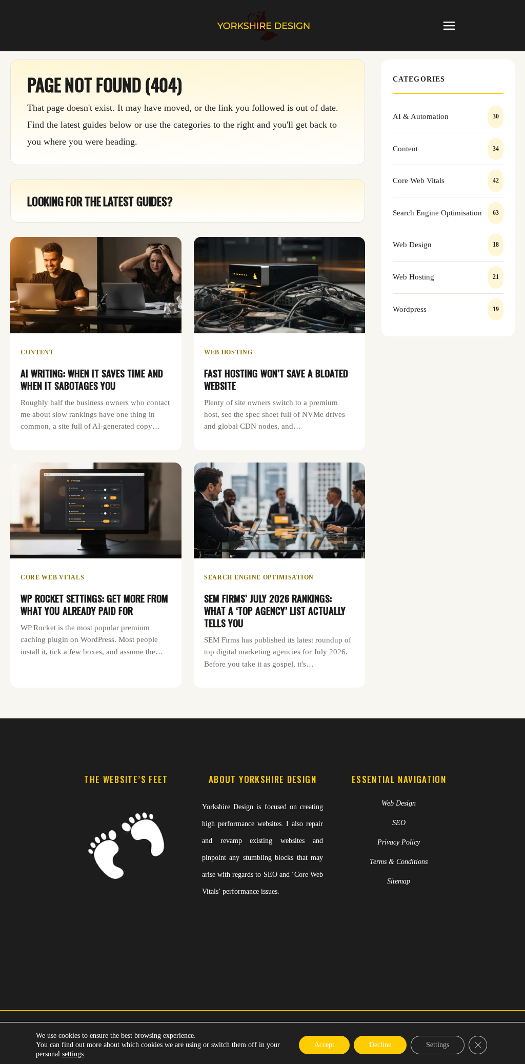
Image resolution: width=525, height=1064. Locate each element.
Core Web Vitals (52, 577)
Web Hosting (228, 352)
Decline (380, 1045)
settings (73, 1054)
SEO (399, 823)
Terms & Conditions (399, 862)
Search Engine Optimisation (259, 577)
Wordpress (410, 309)
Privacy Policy (398, 842)
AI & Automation (421, 116)
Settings (437, 1045)
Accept (324, 1045)
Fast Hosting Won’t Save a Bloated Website (276, 379)
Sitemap (398, 881)
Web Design (412, 244)
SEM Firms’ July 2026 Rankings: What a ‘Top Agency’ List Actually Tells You (275, 610)
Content (37, 352)
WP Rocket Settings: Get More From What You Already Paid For (94, 604)
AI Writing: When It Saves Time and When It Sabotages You (92, 379)
